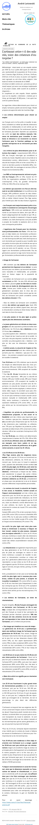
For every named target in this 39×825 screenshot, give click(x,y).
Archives (6, 29)
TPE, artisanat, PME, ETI (15, 809)
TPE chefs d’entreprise (20, 811)
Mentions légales (31, 820)
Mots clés (6, 19)
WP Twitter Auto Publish (12, 824)
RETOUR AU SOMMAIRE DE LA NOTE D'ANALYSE (19, 45)
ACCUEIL (6, 14)
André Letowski (26, 3)
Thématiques (8, 24)
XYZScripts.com (29, 824)
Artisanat (10, 811)
